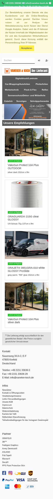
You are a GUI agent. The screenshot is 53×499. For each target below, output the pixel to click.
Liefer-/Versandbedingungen (14, 398)
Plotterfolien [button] (42, 84)
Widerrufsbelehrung (10, 410)
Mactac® (6, 458)
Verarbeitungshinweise (11, 395)
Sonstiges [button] (21, 101)
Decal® (5, 461)
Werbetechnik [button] (12, 90)
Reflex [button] (45, 90)
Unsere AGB (7, 401)
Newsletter (6, 389)
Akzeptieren (26, 48)
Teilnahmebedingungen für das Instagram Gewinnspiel (25, 419)
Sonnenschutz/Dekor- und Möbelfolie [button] (26, 95)
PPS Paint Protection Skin (13, 465)
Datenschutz (7, 407)
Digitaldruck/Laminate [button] (26, 78)
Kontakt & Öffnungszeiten (13, 392)
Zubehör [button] (8, 101)
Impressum (7, 404)
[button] (3, 111)
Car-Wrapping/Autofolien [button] (17, 84)
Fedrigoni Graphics (10, 444)
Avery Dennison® (9, 448)
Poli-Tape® (7, 455)
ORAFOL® (6, 437)
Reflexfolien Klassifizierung (13, 416)
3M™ (4, 441)
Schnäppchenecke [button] (39, 101)
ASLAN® (6, 451)
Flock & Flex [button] (30, 90)
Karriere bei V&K (9, 413)
